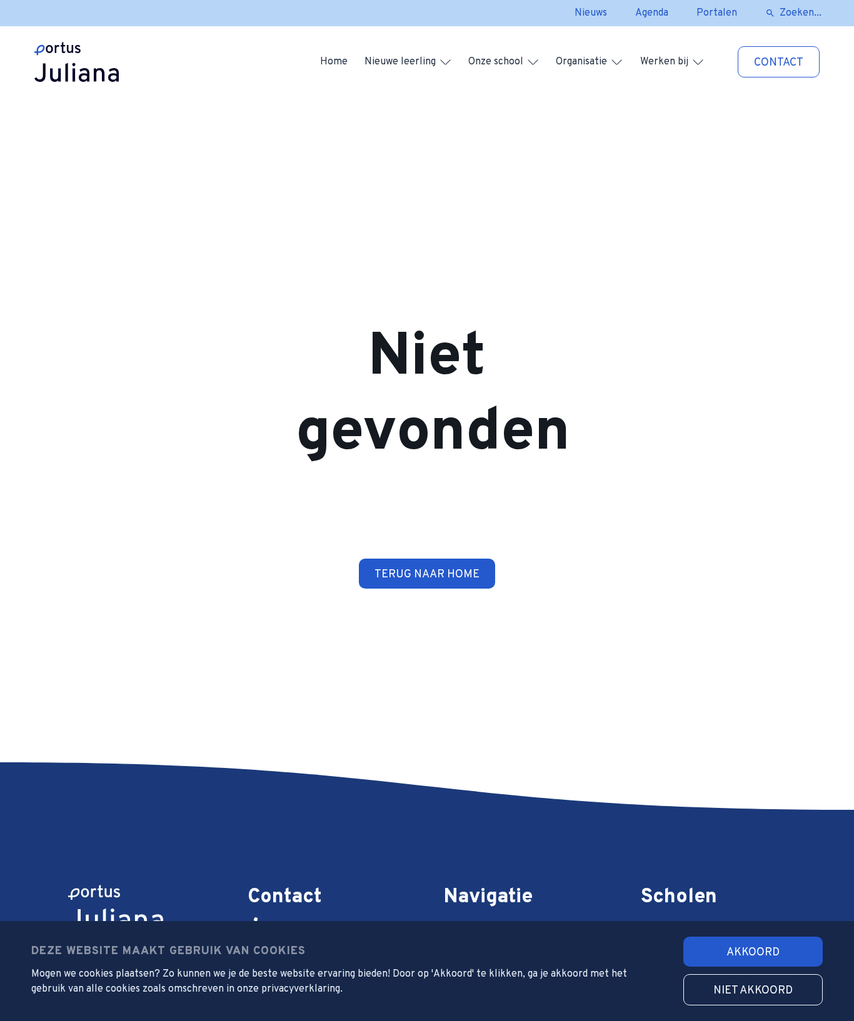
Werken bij (664, 62)
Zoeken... (800, 13)
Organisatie (581, 62)
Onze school (495, 62)
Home (334, 62)
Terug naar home (427, 574)
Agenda (651, 13)
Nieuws (591, 13)
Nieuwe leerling (400, 62)
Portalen (716, 13)
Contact (778, 63)
